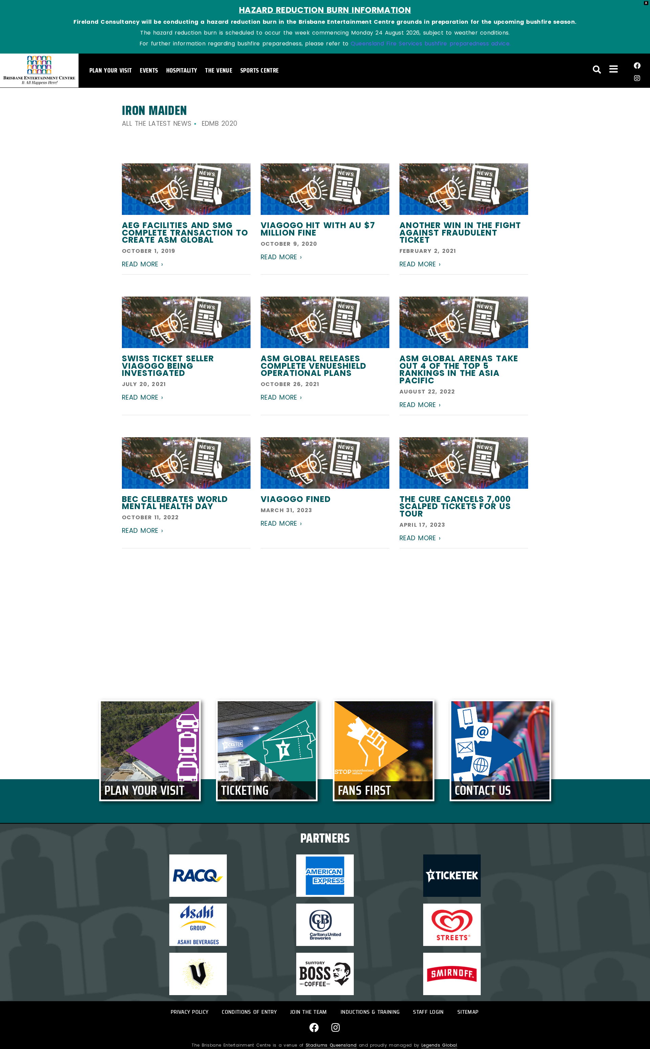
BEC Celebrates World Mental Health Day (175, 502)
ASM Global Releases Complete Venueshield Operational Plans (313, 366)
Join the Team (308, 1012)
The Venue (218, 70)
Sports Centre (259, 70)
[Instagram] (637, 78)
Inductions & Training (370, 1012)
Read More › (142, 264)
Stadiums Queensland (331, 1045)
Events (149, 70)
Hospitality (181, 70)
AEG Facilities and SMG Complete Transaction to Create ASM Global (185, 232)
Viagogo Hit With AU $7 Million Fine (318, 229)
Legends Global (439, 1045)
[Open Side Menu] (613, 68)
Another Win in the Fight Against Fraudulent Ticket (460, 232)
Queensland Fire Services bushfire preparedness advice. (431, 43)
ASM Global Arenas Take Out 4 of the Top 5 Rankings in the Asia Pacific (458, 369)
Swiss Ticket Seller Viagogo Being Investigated (168, 366)
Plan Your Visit (110, 70)
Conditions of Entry (249, 1012)
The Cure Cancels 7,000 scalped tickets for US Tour (455, 506)
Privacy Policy (190, 1012)
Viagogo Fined (296, 499)
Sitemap (467, 1012)
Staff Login (428, 1012)
